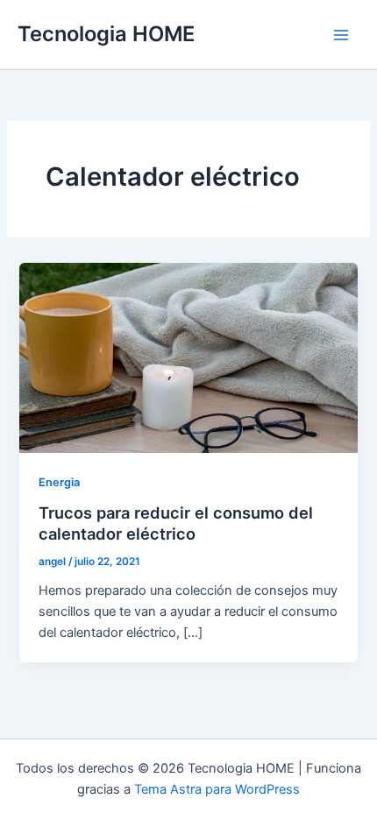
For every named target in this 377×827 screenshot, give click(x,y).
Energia (59, 482)
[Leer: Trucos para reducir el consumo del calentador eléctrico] (188, 356)
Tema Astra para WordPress (217, 789)
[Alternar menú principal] (341, 35)
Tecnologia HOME (106, 33)
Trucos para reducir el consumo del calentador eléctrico (176, 523)
